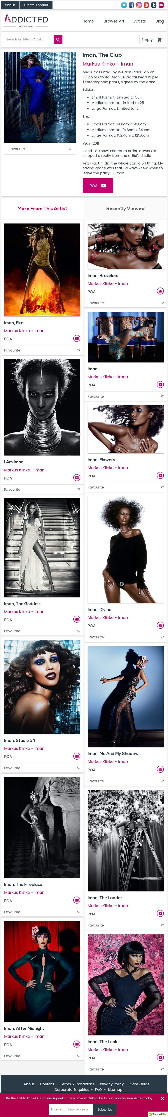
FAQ (98, 1090)
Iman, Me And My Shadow (113, 753)
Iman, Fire (13, 323)
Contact (161, 5)
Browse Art (114, 21)
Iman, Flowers (101, 459)
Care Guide (140, 1084)
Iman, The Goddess (22, 603)
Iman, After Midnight (24, 1028)
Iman (93, 369)
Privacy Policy (112, 1084)
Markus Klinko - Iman (108, 64)
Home (88, 21)
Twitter (124, 5)
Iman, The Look (102, 1041)
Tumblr (153, 5)
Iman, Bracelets (103, 275)
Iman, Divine (99, 609)
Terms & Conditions (77, 1084)
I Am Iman (14, 462)
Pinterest (146, 5)
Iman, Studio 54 (19, 740)
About (29, 1084)
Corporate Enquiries (71, 1090)
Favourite (40, 149)
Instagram (139, 5)
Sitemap (115, 1090)
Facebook (131, 5)
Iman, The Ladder (105, 898)
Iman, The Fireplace (23, 884)
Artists (140, 21)
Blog (160, 21)
